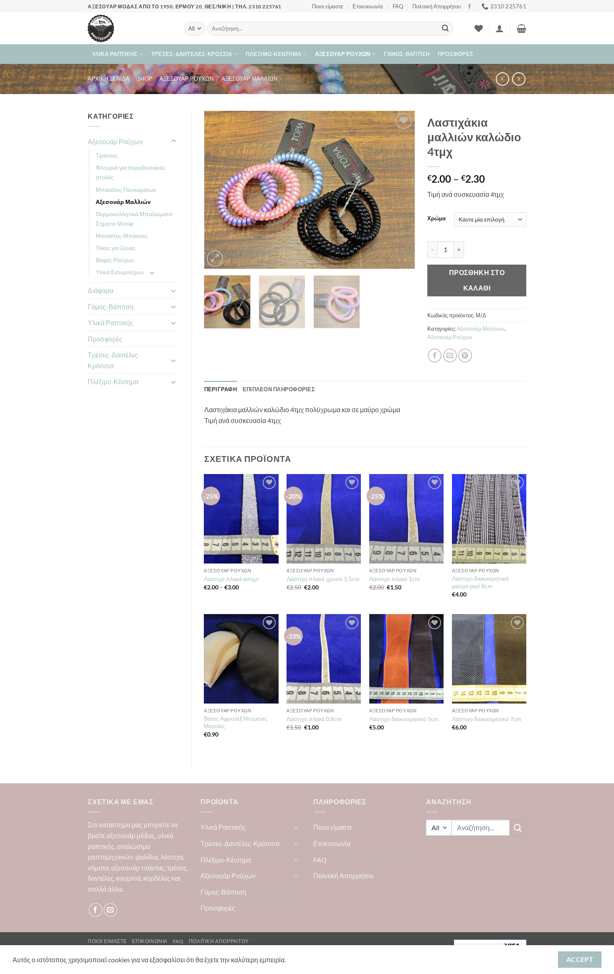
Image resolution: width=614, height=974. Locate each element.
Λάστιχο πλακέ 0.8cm (314, 718)
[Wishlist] (478, 28)
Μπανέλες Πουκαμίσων (126, 189)
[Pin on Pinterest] (465, 355)
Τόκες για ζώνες (115, 247)
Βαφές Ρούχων (115, 259)
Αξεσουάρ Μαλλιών (249, 78)
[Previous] (218, 190)
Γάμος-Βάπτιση (406, 54)
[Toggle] (174, 141)
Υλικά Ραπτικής (115, 54)
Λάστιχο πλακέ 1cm (394, 578)
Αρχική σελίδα (108, 78)
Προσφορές (455, 54)
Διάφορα (100, 290)
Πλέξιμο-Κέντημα (273, 54)
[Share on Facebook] (434, 355)
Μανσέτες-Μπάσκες (122, 235)
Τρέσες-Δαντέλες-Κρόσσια (191, 54)
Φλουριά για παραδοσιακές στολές (130, 172)
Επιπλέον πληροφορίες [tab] (279, 389)
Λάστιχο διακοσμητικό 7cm (486, 718)
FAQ (398, 6)
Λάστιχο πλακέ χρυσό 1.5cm (323, 578)
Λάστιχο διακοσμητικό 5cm (404, 718)
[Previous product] (518, 78)
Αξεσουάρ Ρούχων (342, 54)
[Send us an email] (110, 910)
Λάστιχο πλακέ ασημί (231, 578)
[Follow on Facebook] (469, 7)
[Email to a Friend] (450, 355)
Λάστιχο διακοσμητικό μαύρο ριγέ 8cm (480, 582)
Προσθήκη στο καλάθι (477, 280)
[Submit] (445, 29)
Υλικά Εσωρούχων (120, 271)
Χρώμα (436, 219)
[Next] (400, 190)
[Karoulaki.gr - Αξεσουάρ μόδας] (129, 28)
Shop (144, 78)
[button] (499, 28)
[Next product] (502, 78)
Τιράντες (107, 155)
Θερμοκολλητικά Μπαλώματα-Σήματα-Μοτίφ (135, 218)
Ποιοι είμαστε (327, 6)
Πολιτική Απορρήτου (436, 6)
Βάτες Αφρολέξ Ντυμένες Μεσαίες (236, 722)
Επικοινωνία (368, 6)
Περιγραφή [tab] (220, 389)
